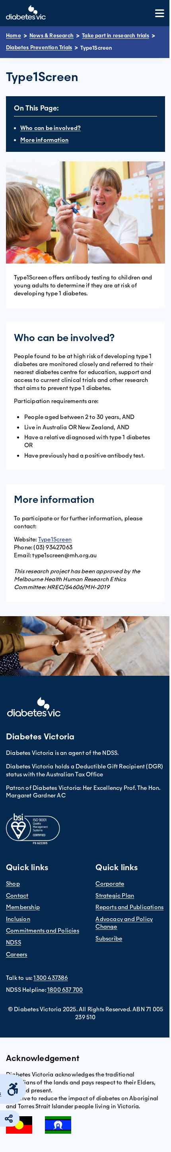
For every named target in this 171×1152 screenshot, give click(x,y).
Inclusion (18, 919)
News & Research (51, 35)
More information (44, 140)
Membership (23, 907)
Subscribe (108, 938)
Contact (17, 895)
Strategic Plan (114, 895)
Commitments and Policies (42, 930)
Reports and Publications (129, 907)
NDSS (13, 942)
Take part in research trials (115, 35)
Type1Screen (55, 539)
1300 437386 (50, 977)
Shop (13, 883)
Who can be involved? (50, 128)
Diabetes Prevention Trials (39, 47)
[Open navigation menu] (160, 13)
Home (13, 35)
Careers (16, 954)
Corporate (109, 883)
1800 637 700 (65, 989)
